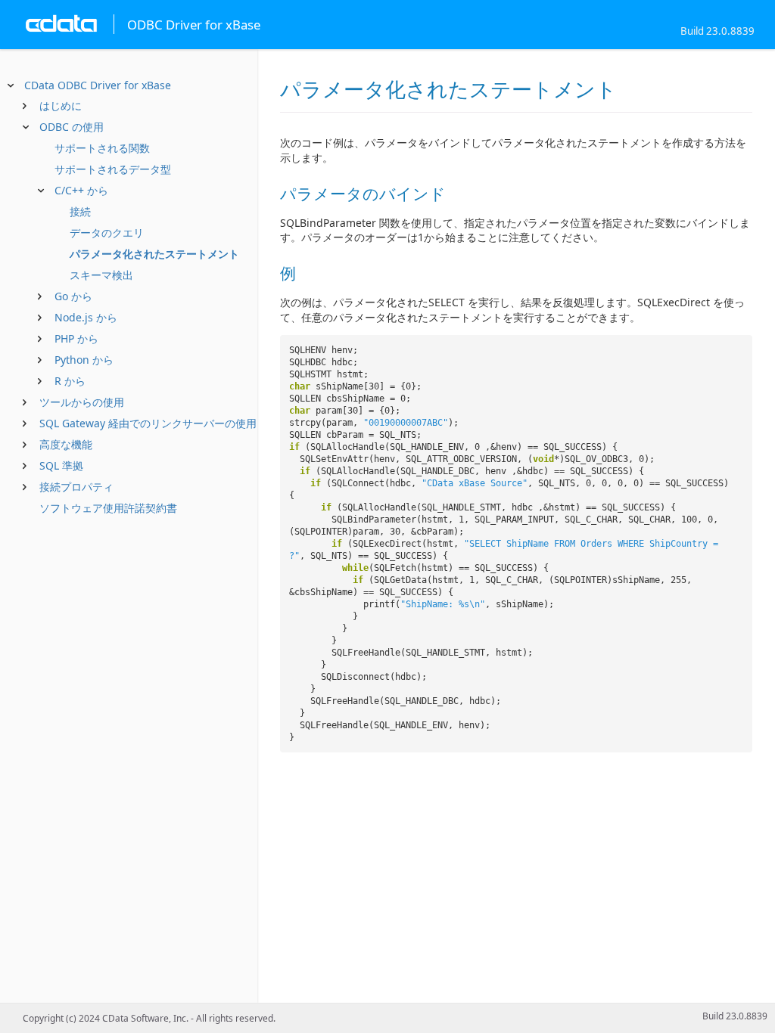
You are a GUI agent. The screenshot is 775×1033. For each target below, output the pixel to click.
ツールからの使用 (81, 402)
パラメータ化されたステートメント (154, 254)
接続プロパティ (76, 486)
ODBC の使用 (71, 126)
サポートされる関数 (102, 148)
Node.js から (85, 317)
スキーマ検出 (101, 275)
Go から (73, 296)
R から (70, 381)
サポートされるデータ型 (112, 169)
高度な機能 (65, 444)
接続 (80, 211)
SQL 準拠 (61, 465)
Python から (84, 359)
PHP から (76, 338)
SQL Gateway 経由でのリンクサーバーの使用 (148, 423)
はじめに (60, 105)
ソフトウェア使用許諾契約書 (108, 508)
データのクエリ (107, 232)
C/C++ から (81, 190)
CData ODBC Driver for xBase (97, 85)
